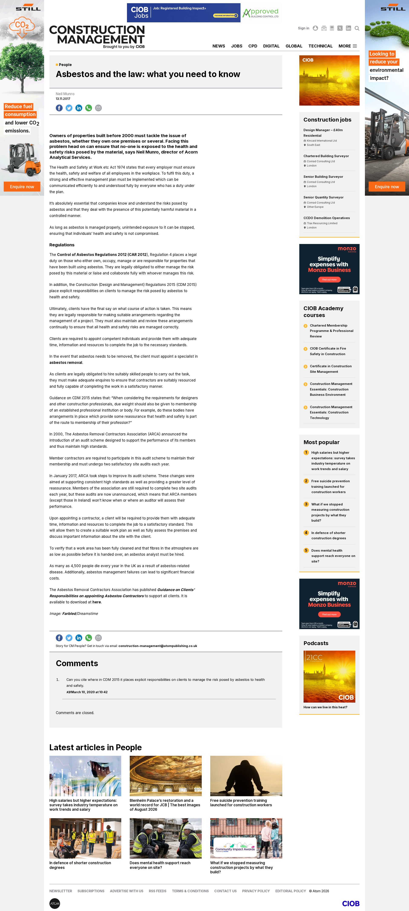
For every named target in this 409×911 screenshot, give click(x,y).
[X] (340, 28)
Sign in (303, 28)
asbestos (59, 141)
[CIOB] (282, 903)
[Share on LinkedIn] (78, 108)
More (345, 46)
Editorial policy (290, 891)
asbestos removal (65, 362)
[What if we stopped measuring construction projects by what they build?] (246, 838)
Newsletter (60, 891)
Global (294, 46)
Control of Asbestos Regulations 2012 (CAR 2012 (102, 254)
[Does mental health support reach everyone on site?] (166, 838)
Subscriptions (91, 891)
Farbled (69, 613)
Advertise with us (126, 891)
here (96, 602)
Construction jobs (327, 119)
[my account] (315, 28)
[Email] (324, 28)
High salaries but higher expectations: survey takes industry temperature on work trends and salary (333, 460)
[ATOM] (126, 903)
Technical (320, 46)
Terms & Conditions (190, 891)
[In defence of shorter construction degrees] (85, 838)
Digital (271, 46)
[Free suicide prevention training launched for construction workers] (246, 776)
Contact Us (225, 891)
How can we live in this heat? (325, 707)
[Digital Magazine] (332, 28)
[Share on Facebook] (59, 108)
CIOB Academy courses (323, 311)
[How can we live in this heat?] (330, 677)
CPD (252, 46)
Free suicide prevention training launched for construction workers (330, 486)
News (219, 46)
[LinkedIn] (348, 28)
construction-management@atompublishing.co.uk (157, 646)
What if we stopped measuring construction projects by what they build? (330, 512)
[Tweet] (69, 108)
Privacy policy (256, 891)
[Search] (357, 28)
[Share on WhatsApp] (88, 108)
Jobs (236, 46)
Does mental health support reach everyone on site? (333, 555)
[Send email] (98, 108)
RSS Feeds (157, 891)
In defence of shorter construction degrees (328, 535)
